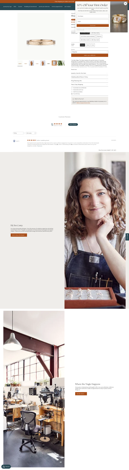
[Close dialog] (125, 3)
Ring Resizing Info (76, 80)
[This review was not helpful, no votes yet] (114, 150)
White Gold (73, 13)
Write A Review (73, 124)
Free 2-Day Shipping (77, 84)
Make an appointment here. (83, 102)
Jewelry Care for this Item (78, 73)
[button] (7, 6)
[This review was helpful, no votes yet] (112, 150)
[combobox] (19, 133)
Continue (92, 25)
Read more (39, 146)
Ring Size (73, 49)
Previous (17, 36)
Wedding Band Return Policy (79, 77)
